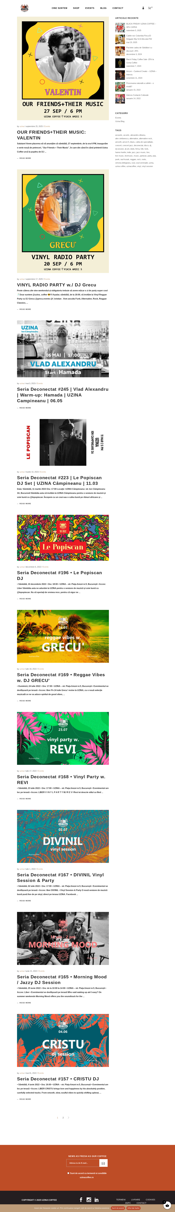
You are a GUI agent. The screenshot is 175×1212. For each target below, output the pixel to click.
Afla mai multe (133, 1208)
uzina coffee (120, 166)
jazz (133, 152)
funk (146, 149)
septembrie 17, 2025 (34, 279)
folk (142, 149)
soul (133, 163)
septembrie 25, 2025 (34, 126)
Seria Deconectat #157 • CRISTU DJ (58, 1078)
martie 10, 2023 (32, 472)
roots (144, 159)
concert (118, 145)
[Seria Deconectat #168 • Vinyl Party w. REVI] (63, 738)
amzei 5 (125, 142)
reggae (133, 159)
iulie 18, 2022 (31, 669)
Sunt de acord (118, 1208)
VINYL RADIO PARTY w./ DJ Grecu (56, 284)
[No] (172, 1208)
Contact (141, 1203)
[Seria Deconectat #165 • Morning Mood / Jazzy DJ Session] (63, 938)
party (150, 156)
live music (119, 156)
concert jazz (128, 145)
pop (154, 156)
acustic (126, 135)
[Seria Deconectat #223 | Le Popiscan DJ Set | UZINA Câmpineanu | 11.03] (63, 442)
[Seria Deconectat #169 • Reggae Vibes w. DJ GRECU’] (63, 636)
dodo (132, 149)
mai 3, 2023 (31, 383)
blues (132, 142)
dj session (119, 149)
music (136, 156)
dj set (127, 149)
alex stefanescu (121, 138)
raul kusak (124, 159)
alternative (134, 138)
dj (150, 145)
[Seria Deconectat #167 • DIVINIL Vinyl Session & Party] (63, 836)
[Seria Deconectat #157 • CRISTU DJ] (63, 1040)
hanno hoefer (120, 152)
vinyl (139, 166)
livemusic (129, 156)
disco (146, 145)
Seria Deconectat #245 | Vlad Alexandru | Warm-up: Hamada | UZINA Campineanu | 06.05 (63, 395)
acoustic (118, 135)
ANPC (128, 1203)
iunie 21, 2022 (32, 971)
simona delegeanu (123, 163)
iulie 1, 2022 (31, 869)
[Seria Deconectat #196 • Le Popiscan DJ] (63, 538)
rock (139, 159)
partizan (143, 156)
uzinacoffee (131, 166)
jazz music (141, 152)
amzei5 (118, 142)
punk (117, 159)
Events (47, 126)
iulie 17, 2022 (31, 771)
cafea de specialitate (144, 142)
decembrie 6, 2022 (34, 567)
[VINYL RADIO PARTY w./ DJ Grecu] (63, 221)
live (148, 152)
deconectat (138, 145)
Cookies (150, 1200)
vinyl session (147, 166)
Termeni (121, 1200)
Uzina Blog (119, 121)
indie (129, 152)
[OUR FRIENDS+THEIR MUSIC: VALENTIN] (63, 68)
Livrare (135, 1200)
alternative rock (145, 138)
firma (137, 149)
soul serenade (142, 163)
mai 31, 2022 (31, 1073)
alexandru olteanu (137, 135)
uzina (22, 126)
